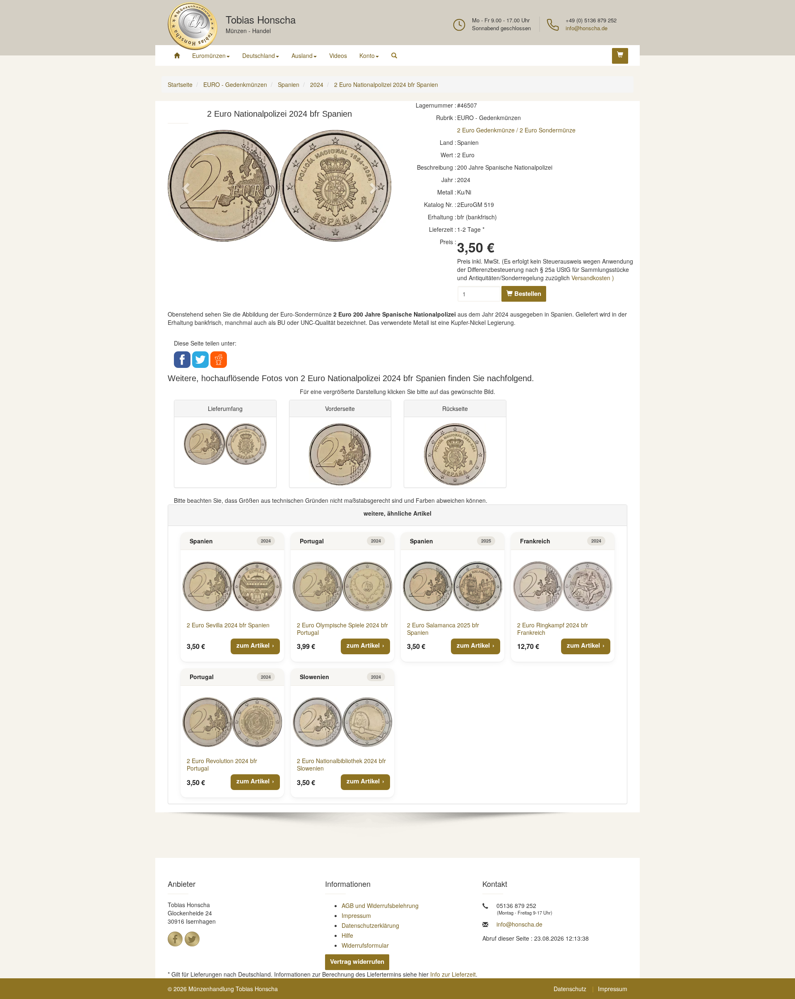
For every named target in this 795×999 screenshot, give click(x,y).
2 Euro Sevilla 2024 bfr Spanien (228, 625)
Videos (338, 55)
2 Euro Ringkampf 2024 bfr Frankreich (552, 628)
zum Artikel (253, 645)
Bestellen (527, 293)
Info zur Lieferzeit (453, 974)
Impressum (356, 915)
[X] (192, 939)
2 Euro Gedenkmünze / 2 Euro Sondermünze (516, 130)
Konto (367, 55)
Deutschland (258, 55)
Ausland (302, 55)
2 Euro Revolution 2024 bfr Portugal (222, 764)
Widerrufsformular (365, 945)
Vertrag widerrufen (357, 961)
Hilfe (347, 935)
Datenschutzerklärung (370, 925)
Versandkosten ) (592, 278)
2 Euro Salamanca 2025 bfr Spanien (443, 628)
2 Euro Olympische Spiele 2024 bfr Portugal (342, 628)
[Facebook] (175, 939)
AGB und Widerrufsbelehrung (380, 905)
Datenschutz (570, 989)
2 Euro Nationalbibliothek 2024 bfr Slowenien (341, 764)
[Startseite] (177, 55)
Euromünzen (209, 55)
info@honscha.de (586, 28)
